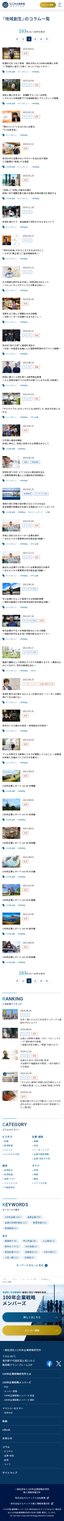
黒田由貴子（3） (12, 1251)
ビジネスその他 (41, 493)
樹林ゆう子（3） (12, 1246)
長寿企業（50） (34, 1217)
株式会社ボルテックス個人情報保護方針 (30, 1503)
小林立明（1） (50, 1251)
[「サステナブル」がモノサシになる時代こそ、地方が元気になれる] (32, 406)
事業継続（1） (11, 1228)
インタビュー (24, 71)
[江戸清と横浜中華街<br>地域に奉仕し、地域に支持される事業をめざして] (32, 437)
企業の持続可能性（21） (16, 1222)
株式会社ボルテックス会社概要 (30, 1497)
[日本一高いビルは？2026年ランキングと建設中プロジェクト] (32, 1016)
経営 (25, 53)
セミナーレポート (36, 512)
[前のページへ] (17, 39)
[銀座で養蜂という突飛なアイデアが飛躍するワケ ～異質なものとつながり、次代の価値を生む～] (32, 659)
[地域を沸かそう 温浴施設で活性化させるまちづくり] (32, 217)
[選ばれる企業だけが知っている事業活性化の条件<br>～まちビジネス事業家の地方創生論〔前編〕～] (32, 564)
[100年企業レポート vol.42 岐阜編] (32, 952)
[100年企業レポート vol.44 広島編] (32, 895)
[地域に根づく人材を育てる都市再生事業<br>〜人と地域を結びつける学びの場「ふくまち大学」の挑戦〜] (32, 374)
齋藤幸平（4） (11, 1240)
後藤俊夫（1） (31, 1251)
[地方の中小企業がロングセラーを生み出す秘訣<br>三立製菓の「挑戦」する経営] (32, 155)
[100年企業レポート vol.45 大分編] (32, 867)
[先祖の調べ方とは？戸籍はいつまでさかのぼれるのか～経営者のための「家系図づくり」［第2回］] (32, 1100)
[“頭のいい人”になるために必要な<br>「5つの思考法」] (32, 123)
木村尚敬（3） (31, 1246)
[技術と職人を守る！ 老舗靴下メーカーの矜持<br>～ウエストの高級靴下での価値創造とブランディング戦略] (32, 92)
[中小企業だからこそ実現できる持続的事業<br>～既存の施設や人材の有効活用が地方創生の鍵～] (32, 596)
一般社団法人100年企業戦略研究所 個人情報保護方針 (32, 1491)
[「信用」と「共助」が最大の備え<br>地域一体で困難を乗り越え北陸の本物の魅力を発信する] (32, 187)
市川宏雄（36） (30, 1240)
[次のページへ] (47, 39)
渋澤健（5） (29, 1257)
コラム (14, 1279)
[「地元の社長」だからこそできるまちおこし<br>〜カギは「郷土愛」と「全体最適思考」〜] (32, 247)
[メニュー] (60, 5)
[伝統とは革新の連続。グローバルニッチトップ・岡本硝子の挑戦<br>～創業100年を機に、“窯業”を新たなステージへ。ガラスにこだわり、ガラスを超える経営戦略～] (32, 1037)
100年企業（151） (13, 1217)
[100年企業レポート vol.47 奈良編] (32, 809)
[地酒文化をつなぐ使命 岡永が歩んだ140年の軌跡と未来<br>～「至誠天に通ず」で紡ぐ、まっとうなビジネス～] (32, 60)
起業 (25, 462)
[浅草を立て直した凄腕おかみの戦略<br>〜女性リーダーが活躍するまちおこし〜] (32, 310)
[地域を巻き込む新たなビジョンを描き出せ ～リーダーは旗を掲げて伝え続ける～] (32, 691)
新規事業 (35, 462)
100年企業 (11, 71)
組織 (37, 367)
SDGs (34, 670)
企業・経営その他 (46, 684)
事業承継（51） (40, 1222)
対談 (48, 512)
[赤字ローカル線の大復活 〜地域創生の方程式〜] (32, 721)
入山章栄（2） (49, 1240)
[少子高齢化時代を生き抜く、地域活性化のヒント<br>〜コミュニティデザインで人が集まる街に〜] (32, 279)
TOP (4, 1279)
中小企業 (35, 417)
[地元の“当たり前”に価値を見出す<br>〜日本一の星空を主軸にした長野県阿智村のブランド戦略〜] (32, 342)
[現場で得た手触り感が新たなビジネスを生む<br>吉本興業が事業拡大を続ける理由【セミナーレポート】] (32, 501)
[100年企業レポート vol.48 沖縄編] (32, 781)
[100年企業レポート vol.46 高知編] (32, 838)
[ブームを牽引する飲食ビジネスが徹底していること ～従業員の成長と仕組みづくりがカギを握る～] (32, 751)
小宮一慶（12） (11, 1257)
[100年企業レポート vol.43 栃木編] (32, 924)
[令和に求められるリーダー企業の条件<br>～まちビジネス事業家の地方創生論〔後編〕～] (32, 532)
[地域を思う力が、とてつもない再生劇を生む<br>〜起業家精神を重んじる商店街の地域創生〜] (32, 469)
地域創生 (36, 71)
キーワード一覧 (29, 1279)
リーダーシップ (30, 684)
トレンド (27, 85)
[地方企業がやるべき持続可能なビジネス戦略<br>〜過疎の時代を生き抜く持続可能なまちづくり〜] (32, 627)
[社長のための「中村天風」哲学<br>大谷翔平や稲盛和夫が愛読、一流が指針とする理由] (32, 1059)
